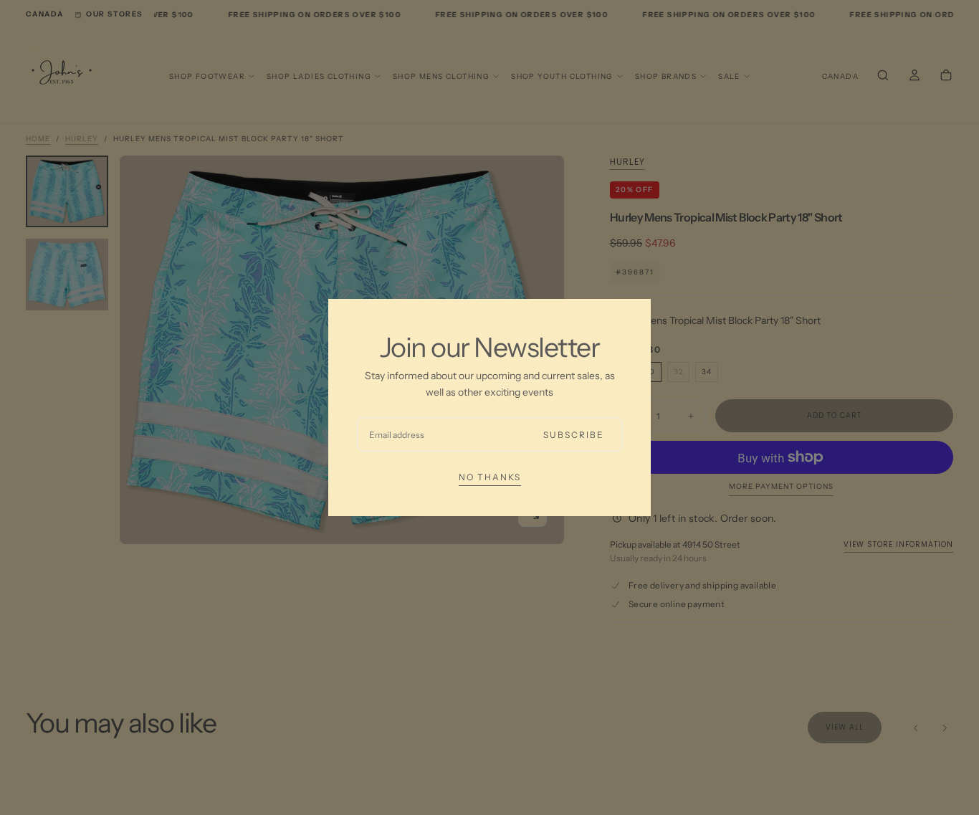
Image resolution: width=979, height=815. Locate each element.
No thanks (490, 477)
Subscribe (573, 434)
